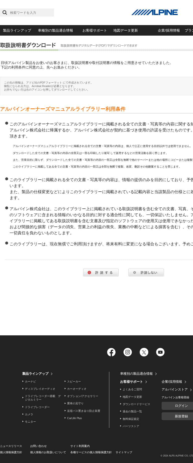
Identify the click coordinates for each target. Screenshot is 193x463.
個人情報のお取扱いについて (48, 452)
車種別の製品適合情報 (55, 30)
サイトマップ (124, 452)
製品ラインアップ (17, 30)
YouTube (160, 352)
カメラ (29, 414)
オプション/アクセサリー (82, 396)
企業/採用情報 (169, 30)
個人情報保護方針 (11, 452)
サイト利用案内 (80, 445)
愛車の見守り (75, 403)
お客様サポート (94, 30)
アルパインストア (175, 389)
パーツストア (131, 426)
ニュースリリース (11, 445)
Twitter (143, 352)
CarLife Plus (74, 418)
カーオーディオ (76, 388)
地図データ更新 (125, 30)
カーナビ (30, 381)
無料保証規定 (131, 418)
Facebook (111, 352)
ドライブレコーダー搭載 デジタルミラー (43, 398)
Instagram (127, 352)
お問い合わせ (38, 445)
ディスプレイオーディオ (40, 388)
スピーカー (74, 381)
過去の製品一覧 (132, 411)
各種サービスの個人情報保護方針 (91, 452)
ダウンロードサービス (136, 404)
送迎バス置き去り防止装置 (83, 410)
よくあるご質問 (132, 389)
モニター (30, 421)
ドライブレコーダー (37, 407)
